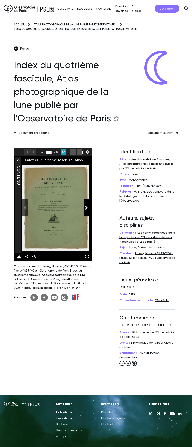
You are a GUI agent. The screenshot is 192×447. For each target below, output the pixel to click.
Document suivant (160, 133)
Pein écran (87, 256)
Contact (107, 424)
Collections (65, 8)
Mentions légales (113, 418)
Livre (135, 174)
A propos (62, 436)
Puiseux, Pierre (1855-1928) (137, 258)
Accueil (19, 24)
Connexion (167, 8)
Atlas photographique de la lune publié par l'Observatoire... (75, 24)
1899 (132, 294)
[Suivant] (86, 207)
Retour (25, 48)
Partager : (21, 297)
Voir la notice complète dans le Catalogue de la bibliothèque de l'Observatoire (146, 196)
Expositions (85, 8)
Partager (26, 256)
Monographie (138, 180)
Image (42, 152)
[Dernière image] (79, 152)
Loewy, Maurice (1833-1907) (153, 253)
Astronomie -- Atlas (151, 247)
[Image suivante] (73, 152)
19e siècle (162, 300)
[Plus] (18, 160)
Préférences (87, 152)
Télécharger (19, 256)
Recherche (104, 8)
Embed (34, 256)
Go (63, 152)
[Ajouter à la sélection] (116, 118)
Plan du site (109, 412)
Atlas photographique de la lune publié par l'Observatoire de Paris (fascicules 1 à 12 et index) (147, 237)
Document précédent (34, 133)
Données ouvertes (69, 430)
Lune (132, 247)
